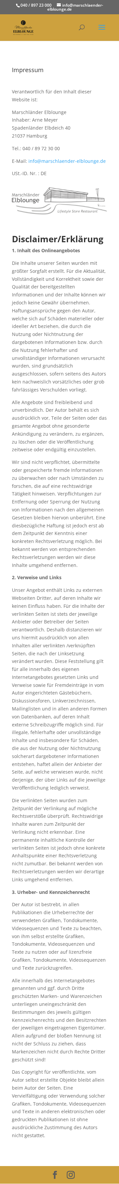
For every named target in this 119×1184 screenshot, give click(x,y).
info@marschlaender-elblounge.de (67, 161)
